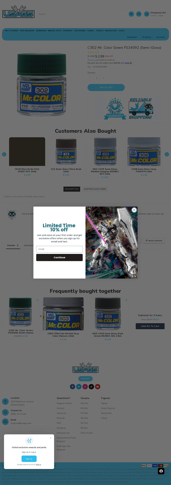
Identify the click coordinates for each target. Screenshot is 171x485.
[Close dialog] (134, 210)
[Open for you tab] (161, 471)
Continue (59, 257)
